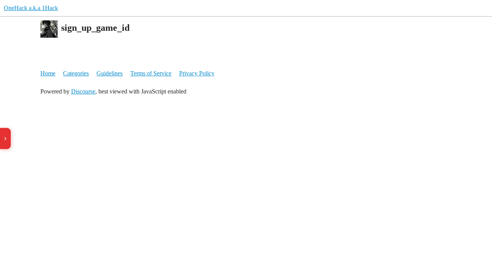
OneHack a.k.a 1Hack (31, 8)
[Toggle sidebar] (5, 138)
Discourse (83, 91)
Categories (76, 73)
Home (47, 73)
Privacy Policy (196, 73)
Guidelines (109, 73)
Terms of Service (150, 73)
